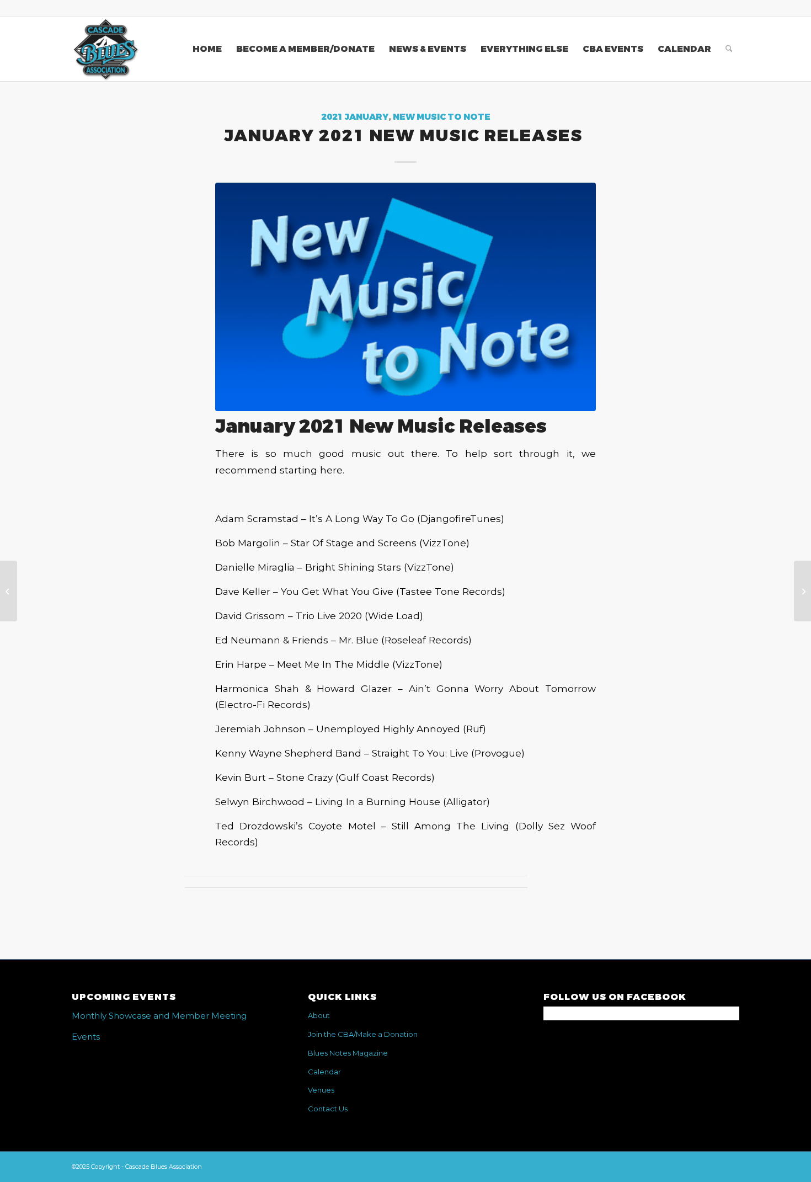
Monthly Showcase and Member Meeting (159, 1015)
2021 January (354, 117)
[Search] (729, 49)
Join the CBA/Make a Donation (363, 1034)
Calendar (324, 1071)
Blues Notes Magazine (348, 1052)
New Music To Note (441, 117)
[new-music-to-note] (405, 297)
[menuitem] (207, 49)
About (319, 1015)
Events (86, 1036)
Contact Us (328, 1108)
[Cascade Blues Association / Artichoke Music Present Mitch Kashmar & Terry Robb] (8, 591)
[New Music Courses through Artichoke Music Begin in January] (802, 591)
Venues (321, 1089)
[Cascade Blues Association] (106, 49)
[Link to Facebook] (731, 8)
